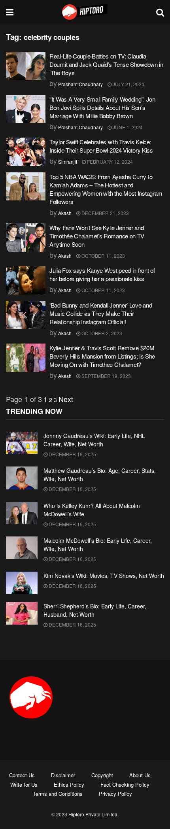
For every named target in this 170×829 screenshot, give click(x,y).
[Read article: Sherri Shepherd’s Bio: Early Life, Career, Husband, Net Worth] (22, 613)
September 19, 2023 (105, 375)
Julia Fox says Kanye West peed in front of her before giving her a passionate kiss (102, 274)
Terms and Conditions (58, 793)
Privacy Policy (115, 793)
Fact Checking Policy (124, 784)
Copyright (102, 775)
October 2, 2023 (101, 333)
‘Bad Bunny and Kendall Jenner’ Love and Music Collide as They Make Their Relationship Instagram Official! (100, 313)
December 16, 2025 (71, 454)
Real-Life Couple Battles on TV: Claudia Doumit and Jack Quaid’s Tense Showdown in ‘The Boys (106, 64)
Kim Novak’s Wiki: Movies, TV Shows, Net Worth (103, 576)
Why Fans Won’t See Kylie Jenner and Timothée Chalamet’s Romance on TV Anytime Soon (96, 235)
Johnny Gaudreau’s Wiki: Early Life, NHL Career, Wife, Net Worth (94, 440)
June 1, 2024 (127, 127)
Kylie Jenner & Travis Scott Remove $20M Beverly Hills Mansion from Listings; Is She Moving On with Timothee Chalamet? (102, 356)
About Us (140, 775)
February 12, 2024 (109, 161)
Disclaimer (63, 775)
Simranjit (67, 161)
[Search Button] (160, 12)
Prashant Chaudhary (80, 84)
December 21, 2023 (104, 213)
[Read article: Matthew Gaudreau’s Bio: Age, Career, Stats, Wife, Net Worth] (22, 477)
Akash (65, 213)
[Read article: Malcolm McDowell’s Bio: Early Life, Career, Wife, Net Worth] (22, 547)
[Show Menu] (9, 12)
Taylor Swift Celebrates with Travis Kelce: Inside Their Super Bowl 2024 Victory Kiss (101, 146)
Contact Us (22, 775)
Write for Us (24, 784)
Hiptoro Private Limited (92, 814)
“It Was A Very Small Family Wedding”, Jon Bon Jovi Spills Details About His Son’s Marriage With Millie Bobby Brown (102, 107)
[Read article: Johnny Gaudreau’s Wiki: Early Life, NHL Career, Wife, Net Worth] (22, 443)
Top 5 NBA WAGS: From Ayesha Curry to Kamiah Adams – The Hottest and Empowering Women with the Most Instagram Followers (105, 189)
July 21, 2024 (127, 84)
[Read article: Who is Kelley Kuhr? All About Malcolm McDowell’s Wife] (22, 513)
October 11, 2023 (102, 255)
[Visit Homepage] (85, 12)
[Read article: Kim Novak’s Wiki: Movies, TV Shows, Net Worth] (22, 583)
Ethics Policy (69, 784)
